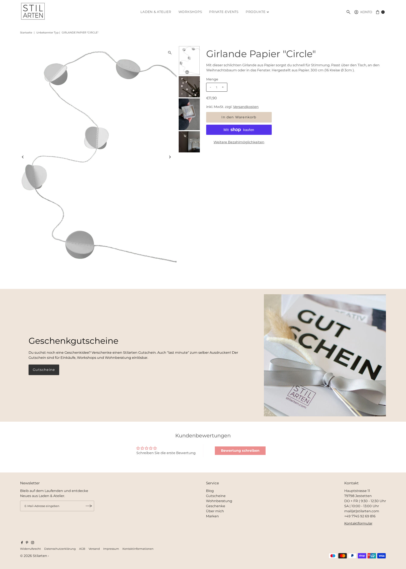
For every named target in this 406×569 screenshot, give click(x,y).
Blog (210, 491)
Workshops (190, 12)
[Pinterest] (27, 543)
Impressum (111, 548)
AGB (82, 548)
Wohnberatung (219, 501)
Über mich (215, 511)
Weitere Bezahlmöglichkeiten (239, 142)
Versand (94, 548)
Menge (212, 79)
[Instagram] (32, 543)
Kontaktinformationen (138, 548)
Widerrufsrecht (30, 548)
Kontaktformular (358, 523)
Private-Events (224, 12)
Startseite (26, 32)
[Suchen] (348, 12)
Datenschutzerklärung (60, 548)
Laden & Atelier (155, 12)
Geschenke (215, 506)
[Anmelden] (89, 506)
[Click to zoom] (169, 52)
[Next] (169, 157)
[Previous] (23, 157)
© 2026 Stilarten (34, 556)
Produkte (256, 12)
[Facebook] (22, 543)
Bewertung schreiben (240, 451)
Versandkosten (246, 107)
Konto (366, 12)
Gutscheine (44, 370)
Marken (212, 516)
